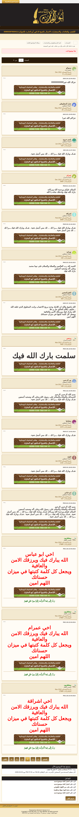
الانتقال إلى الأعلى (7, 806)
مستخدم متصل (63, 769)
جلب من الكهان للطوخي (62, 787)
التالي (5, 759)
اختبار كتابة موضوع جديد (62, 781)
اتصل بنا (15, 806)
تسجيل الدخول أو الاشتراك (12, 1)
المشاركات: (67, 74)
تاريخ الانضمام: (66, 72)
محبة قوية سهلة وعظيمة (62, 790)
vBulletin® (39, 810)
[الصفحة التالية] (5, 60)
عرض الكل (70, 798)
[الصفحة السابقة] (10, 60)
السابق (45, 759)
